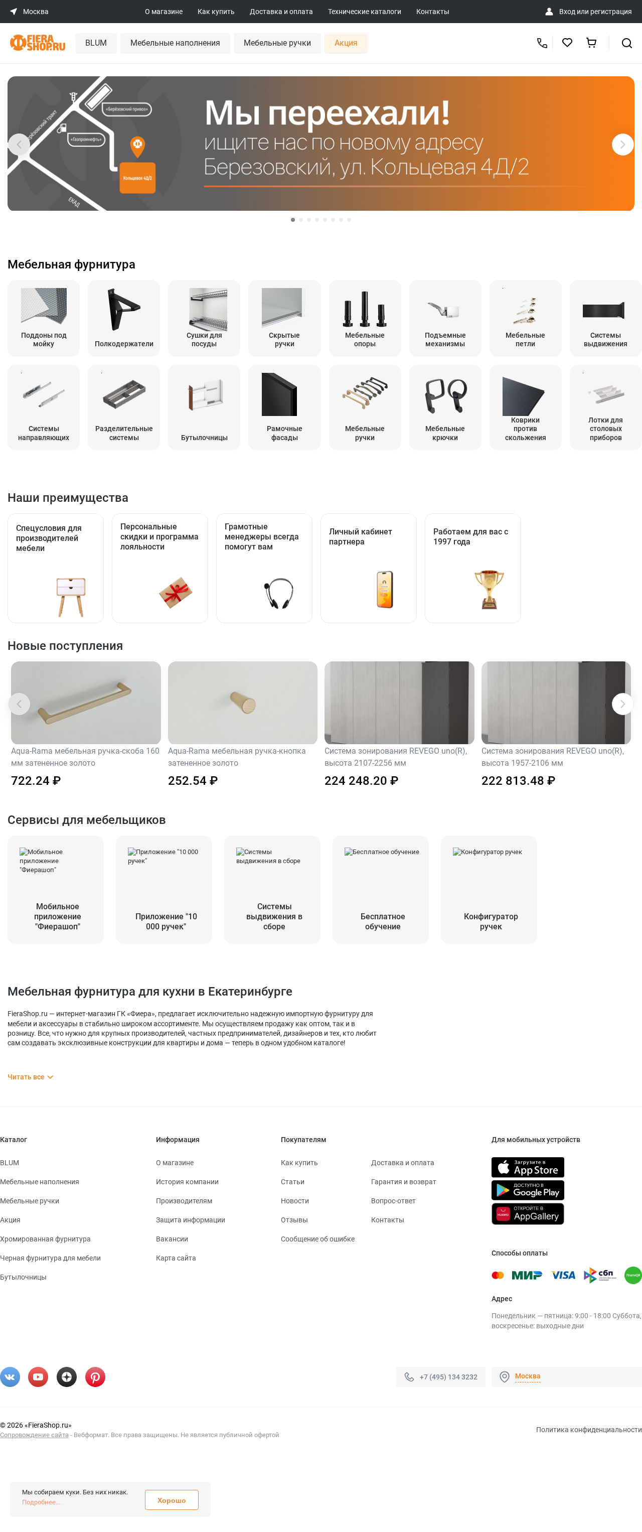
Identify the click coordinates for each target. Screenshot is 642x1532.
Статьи (292, 1182)
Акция (346, 43)
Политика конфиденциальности (589, 1430)
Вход (567, 12)
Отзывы (294, 1220)
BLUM (96, 43)
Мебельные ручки (277, 43)
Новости (295, 1201)
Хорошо (171, 1500)
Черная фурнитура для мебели (50, 1258)
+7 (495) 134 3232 (448, 1377)
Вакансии (172, 1239)
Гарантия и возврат (403, 1182)
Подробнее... (41, 1502)
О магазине (164, 11)
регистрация (611, 12)
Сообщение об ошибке (318, 1239)
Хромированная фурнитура (45, 1239)
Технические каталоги (364, 11)
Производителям (184, 1201)
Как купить (216, 11)
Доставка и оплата (281, 11)
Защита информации (190, 1220)
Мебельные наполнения (175, 43)
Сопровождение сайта (34, 1435)
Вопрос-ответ (393, 1201)
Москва (528, 1376)
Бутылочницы (23, 1277)
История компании (187, 1182)
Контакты (432, 11)
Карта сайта (176, 1258)
